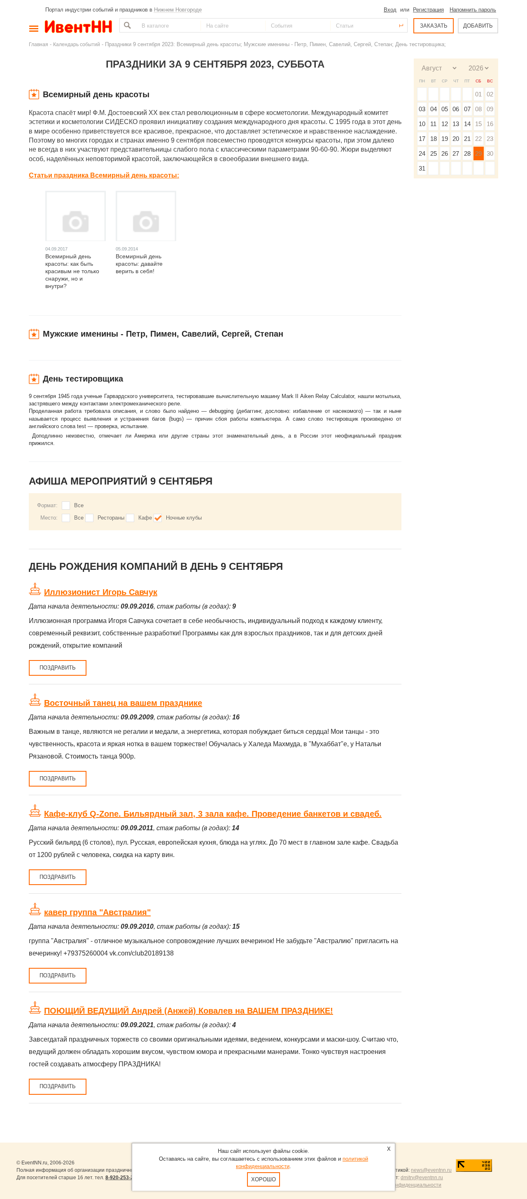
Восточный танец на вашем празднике (123, 702)
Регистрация (428, 10)
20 (455, 138)
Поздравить (58, 668)
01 (478, 94)
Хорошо (263, 1179)
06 (455, 108)
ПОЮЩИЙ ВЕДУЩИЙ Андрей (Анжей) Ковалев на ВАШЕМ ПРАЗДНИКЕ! (188, 1010)
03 (422, 108)
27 (455, 153)
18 (433, 138)
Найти (126, 25)
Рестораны (111, 518)
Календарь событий (76, 44)
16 (490, 123)
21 (467, 138)
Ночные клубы (184, 518)
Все (79, 505)
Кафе (145, 518)
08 (478, 108)
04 (433, 108)
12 (444, 123)
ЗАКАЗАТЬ (434, 26)
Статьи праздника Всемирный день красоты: (104, 175)
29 (478, 153)
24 (422, 153)
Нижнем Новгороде (178, 10)
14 (467, 123)
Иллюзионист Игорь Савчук (100, 592)
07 (467, 108)
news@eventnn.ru (431, 1170)
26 (444, 153)
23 (490, 138)
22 (478, 138)
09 (490, 108)
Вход (390, 10)
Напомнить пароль (473, 10)
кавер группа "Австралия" (97, 912)
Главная (38, 44)
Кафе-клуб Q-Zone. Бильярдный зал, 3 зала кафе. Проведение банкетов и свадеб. (213, 813)
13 (455, 123)
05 (444, 108)
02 (490, 94)
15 (478, 123)
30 (490, 153)
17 (422, 138)
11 (433, 123)
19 (444, 138)
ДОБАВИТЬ (478, 26)
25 (433, 153)
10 (422, 123)
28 (467, 153)
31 (422, 168)
